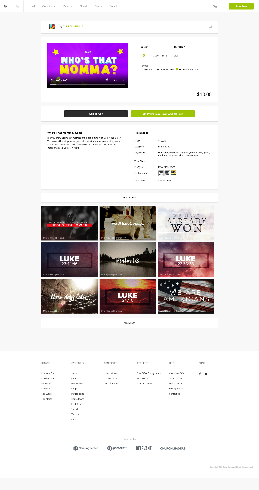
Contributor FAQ (112, 383)
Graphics (47, 6)
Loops (74, 388)
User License (175, 383)
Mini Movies (77, 383)
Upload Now (110, 378)
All (33, 6)
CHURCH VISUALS (73, 26)
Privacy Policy (176, 388)
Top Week (46, 393)
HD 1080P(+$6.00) (188, 69)
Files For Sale (47, 378)
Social (83, 6)
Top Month (46, 398)
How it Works (110, 373)
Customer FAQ (176, 373)
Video (66, 6)
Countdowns (77, 398)
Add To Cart (96, 113)
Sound (113, 6)
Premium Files (48, 373)
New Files (46, 388)
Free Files (46, 383)
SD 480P (148, 69)
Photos (98, 6)
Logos (74, 419)
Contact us (174, 393)
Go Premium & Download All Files (163, 114)
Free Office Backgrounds (149, 373)
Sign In (217, 6)
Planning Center (144, 383)
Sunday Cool (143, 378)
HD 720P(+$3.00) (165, 69)
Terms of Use (176, 378)
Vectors (75, 414)
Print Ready (77, 404)
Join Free (241, 6)
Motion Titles (77, 393)
